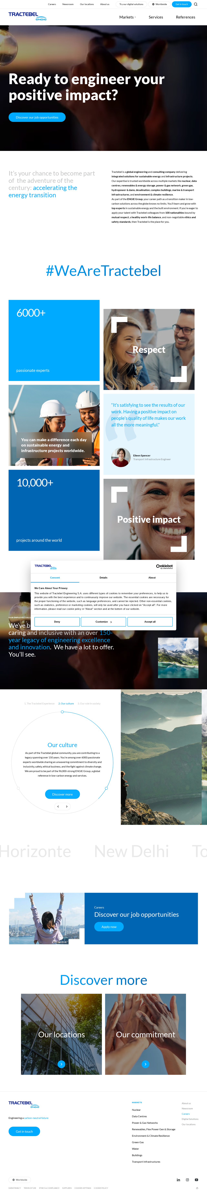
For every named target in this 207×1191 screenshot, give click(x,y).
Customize (102, 621)
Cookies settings (83, 1188)
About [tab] (152, 577)
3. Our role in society (89, 703)
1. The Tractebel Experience (39, 703)
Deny (57, 621)
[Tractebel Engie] (28, 17)
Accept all (150, 621)
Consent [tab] (55, 577)
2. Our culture (66, 703)
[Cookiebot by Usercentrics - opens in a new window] (158, 566)
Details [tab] (104, 577)
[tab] (39, 703)
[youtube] (196, 1180)
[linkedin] (178, 1180)
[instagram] (187, 1180)
